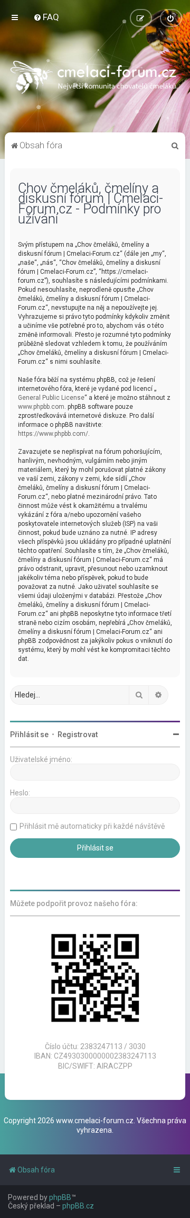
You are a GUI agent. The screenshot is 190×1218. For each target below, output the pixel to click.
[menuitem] (46, 17)
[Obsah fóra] (95, 79)
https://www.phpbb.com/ (53, 433)
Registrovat (78, 734)
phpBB (60, 1197)
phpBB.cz (78, 1206)
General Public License (51, 397)
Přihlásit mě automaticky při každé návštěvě (92, 826)
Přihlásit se (29, 734)
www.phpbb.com (41, 406)
